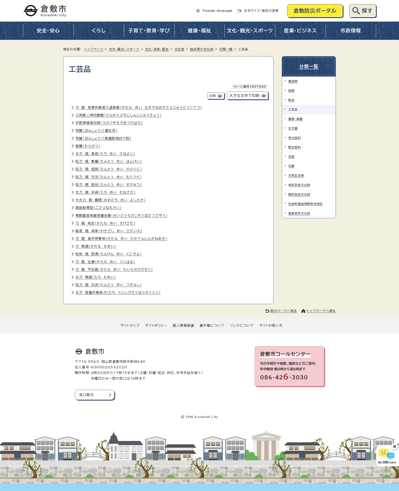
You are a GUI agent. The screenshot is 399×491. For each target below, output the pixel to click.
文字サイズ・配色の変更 (261, 10)
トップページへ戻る (321, 310)
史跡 (291, 156)
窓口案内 (86, 394)
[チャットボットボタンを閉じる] (394, 446)
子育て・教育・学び (149, 30)
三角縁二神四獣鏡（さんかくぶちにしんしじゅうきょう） (118, 115)
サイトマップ (130, 325)
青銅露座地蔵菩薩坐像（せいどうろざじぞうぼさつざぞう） (121, 215)
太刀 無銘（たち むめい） (95, 277)
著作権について (212, 325)
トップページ (94, 49)
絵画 (291, 90)
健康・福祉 (199, 30)
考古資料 (294, 137)
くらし (99, 30)
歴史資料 (294, 147)
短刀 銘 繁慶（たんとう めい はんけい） (108, 161)
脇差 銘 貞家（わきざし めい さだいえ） (108, 231)
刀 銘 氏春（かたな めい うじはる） (105, 261)
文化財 (179, 49)
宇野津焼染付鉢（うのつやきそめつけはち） (109, 122)
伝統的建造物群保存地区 (305, 203)
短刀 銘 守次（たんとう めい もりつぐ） (108, 177)
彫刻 (291, 100)
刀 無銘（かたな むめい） (96, 246)
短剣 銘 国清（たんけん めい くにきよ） (108, 254)
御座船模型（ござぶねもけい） (98, 207)
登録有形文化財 (299, 213)
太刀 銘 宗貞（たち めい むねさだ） (105, 192)
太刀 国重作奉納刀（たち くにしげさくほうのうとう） (118, 292)
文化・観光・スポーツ (250, 30)
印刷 (212, 95)
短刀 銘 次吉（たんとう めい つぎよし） (108, 284)
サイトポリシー (156, 325)
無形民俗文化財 (299, 194)
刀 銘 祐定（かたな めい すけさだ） (105, 223)
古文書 (293, 128)
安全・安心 (48, 30)
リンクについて (242, 325)
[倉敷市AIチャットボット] (386, 456)
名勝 (291, 166)
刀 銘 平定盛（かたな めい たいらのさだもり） (114, 269)
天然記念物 (296, 175)
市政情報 (350, 30)
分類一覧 (226, 49)
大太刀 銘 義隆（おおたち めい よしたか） (110, 200)
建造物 (293, 81)
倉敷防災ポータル (315, 10)
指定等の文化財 (201, 49)
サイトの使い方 (271, 325)
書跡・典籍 (295, 119)
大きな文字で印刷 (244, 95)
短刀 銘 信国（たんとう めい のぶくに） (108, 169)
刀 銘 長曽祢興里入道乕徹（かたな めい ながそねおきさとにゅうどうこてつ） (138, 107)
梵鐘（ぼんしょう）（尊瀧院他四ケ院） (103, 138)
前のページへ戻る (283, 310)
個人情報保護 (183, 325)
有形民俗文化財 (299, 184)
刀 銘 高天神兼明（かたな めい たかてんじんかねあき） (121, 238)
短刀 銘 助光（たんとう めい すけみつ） (108, 184)
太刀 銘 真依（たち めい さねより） (105, 153)
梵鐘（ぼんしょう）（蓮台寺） (96, 130)
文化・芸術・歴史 (157, 49)
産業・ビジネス (300, 30)
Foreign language (217, 10)
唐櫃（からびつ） (88, 146)
